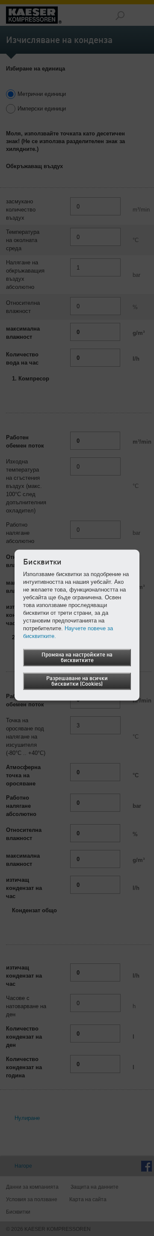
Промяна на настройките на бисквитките (77, 657)
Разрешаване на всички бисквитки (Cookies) (77, 681)
